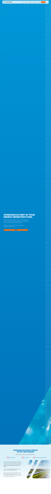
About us (26, 2)
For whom (34, 2)
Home (23, 2)
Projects (38, 2)
